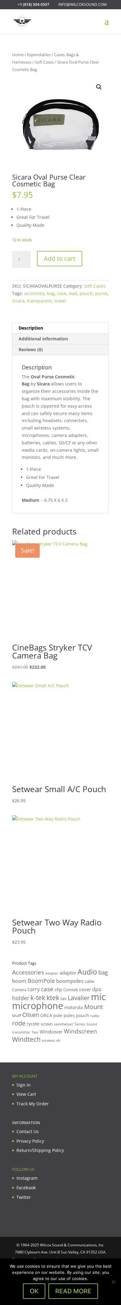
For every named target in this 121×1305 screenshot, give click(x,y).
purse (101, 293)
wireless (48, 1040)
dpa (96, 989)
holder (20, 998)
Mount (93, 1006)
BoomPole (41, 980)
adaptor (68, 973)
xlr (58, 1040)
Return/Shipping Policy (40, 1150)
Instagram (27, 1178)
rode (18, 1023)
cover (85, 989)
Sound (92, 1024)
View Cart (26, 1094)
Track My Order (32, 1104)
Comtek (70, 989)
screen (47, 1024)
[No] (113, 1282)
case (61, 293)
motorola (73, 1007)
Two (35, 1032)
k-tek (37, 997)
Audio (87, 972)
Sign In (23, 1085)
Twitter (23, 1197)
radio (94, 1015)
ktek (53, 997)
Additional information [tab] (43, 339)
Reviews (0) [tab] (31, 349)
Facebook (26, 1188)
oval (73, 293)
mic (98, 997)
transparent (39, 301)
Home (18, 54)
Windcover (51, 1032)
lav (63, 998)
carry (34, 989)
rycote (33, 1024)
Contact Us (27, 1131)
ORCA (46, 1015)
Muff (16, 1015)
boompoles (69, 980)
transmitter (21, 1032)
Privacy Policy (30, 1141)
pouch (86, 293)
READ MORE (73, 1291)
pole (57, 1015)
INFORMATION (26, 1122)
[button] (99, 87)
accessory (34, 293)
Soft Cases (44, 62)
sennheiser (63, 1023)
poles (69, 1015)
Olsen (30, 1014)
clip (58, 989)
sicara (18, 301)
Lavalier (79, 998)
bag (51, 293)
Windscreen (80, 1031)
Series (79, 1024)
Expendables (39, 54)
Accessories (28, 972)
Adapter (51, 973)
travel (60, 301)
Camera (19, 989)
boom (19, 980)
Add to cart (59, 258)
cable (89, 981)
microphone (37, 1006)
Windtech (26, 1039)
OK (34, 1291)
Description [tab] (31, 328)
